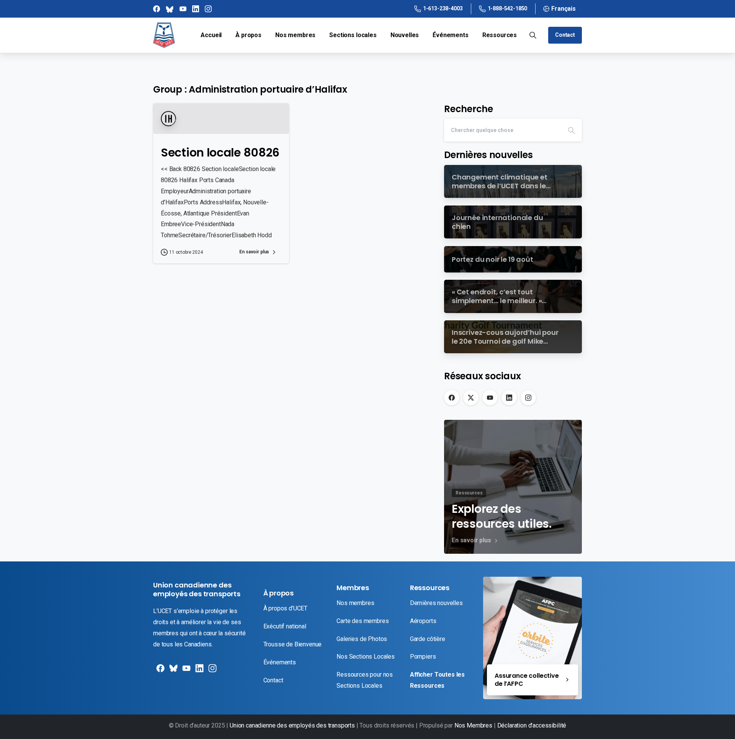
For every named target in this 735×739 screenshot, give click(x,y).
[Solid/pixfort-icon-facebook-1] (159, 671)
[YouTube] (490, 397)
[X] (471, 397)
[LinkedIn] (509, 397)
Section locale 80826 (220, 152)
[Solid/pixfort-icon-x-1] (172, 671)
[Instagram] (528, 397)
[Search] (571, 130)
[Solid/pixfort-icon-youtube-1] (185, 671)
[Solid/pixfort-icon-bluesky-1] (211, 671)
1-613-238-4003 (443, 8)
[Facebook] (451, 397)
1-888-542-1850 (508, 8)
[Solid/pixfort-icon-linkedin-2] (198, 671)
